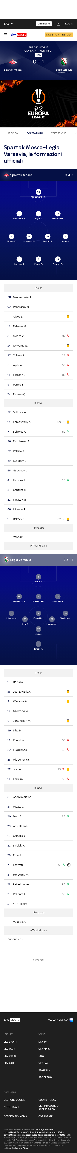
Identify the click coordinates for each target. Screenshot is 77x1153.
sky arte (9, 1063)
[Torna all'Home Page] (18, 35)
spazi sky (44, 1070)
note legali (11, 1107)
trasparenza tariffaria (32, 1135)
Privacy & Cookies (25, 1132)
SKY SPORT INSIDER (59, 34)
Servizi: (42, 1034)
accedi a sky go (58, 1019)
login (69, 23)
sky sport (10, 1041)
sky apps (44, 1048)
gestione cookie (14, 1099)
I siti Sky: (8, 1034)
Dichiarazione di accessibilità (48, 1107)
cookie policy (47, 1099)
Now (41, 1056)
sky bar (43, 1063)
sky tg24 (9, 1048)
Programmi (45, 1077)
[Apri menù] (5, 35)
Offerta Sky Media (15, 1116)
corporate (45, 1116)
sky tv (42, 1041)
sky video (10, 1056)
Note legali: (10, 1092)
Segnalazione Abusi (19, 1148)
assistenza (49, 1135)
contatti (60, 1135)
